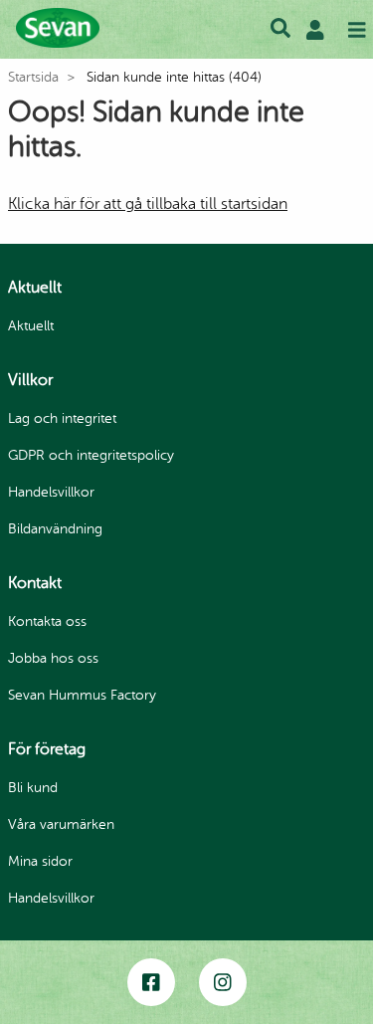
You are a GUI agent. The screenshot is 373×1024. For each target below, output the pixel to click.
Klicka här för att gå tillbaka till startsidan (147, 204)
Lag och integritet (62, 418)
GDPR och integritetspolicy (91, 455)
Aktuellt (31, 325)
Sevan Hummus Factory (82, 695)
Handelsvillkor (51, 492)
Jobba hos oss (53, 658)
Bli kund (33, 787)
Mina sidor (40, 861)
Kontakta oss (47, 621)
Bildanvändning (55, 528)
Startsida (33, 77)
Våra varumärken (61, 824)
